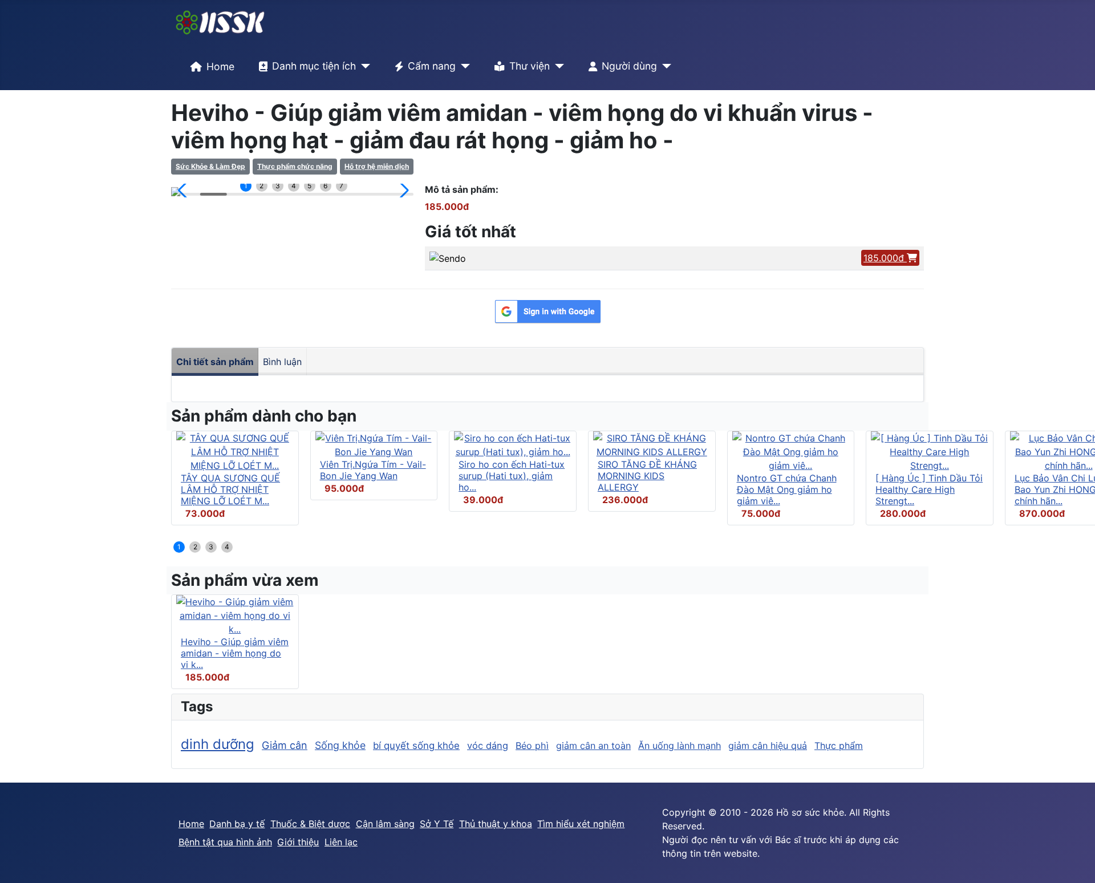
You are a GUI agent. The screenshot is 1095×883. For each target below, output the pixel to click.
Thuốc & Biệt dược (310, 823)
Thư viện (529, 66)
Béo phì (532, 745)
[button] (184, 190)
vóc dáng (487, 745)
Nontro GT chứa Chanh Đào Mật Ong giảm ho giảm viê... (787, 489)
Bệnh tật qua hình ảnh (225, 842)
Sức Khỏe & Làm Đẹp (210, 166)
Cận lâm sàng (385, 823)
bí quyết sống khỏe (416, 745)
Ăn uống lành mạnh (679, 745)
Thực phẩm (838, 745)
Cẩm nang (432, 66)
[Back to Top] (1075, 862)
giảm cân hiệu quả (767, 745)
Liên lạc (341, 842)
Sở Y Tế (436, 823)
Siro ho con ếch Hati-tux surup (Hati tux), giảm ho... (512, 476)
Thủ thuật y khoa (495, 823)
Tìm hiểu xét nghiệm (580, 823)
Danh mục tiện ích (314, 66)
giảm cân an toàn (593, 745)
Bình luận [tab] (282, 361)
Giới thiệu (298, 842)
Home (220, 66)
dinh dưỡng (217, 744)
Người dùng (629, 66)
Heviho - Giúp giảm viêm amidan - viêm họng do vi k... (235, 653)
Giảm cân (284, 745)
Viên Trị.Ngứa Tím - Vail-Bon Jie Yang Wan (373, 470)
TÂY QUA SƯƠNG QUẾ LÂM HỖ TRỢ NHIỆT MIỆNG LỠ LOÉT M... (230, 489)
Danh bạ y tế (237, 823)
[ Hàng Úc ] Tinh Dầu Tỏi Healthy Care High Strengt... (929, 489)
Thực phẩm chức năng (294, 166)
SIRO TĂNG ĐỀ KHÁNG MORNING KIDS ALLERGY (647, 476)
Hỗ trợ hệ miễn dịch (376, 166)
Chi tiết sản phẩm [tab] (215, 361)
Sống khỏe (340, 745)
